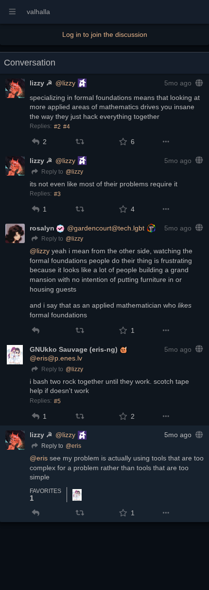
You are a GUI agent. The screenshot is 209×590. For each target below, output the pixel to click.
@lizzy (65, 83)
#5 (57, 401)
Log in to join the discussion (104, 34)
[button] (36, 141)
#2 (57, 126)
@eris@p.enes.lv (56, 358)
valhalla (38, 12)
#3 (57, 194)
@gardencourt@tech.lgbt (105, 228)
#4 (66, 126)
